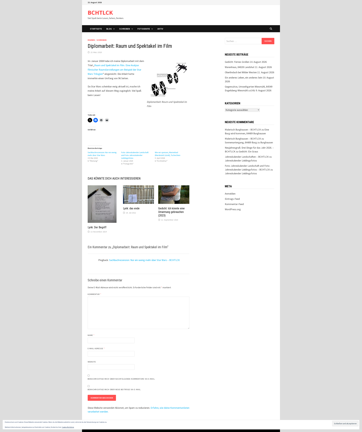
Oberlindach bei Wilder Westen (241, 72)
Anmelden (230, 193)
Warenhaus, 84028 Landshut (239, 67)
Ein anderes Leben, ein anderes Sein (243, 77)
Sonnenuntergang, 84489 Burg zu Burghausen (249, 142)
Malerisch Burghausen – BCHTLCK (243, 129)
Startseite (96, 28)
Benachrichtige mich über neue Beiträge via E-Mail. (114, 389)
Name (91, 335)
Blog (109, 28)
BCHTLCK (100, 12)
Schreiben (124, 28)
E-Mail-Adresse (96, 348)
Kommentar (94, 294)
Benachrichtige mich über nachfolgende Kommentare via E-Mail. (121, 379)
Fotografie (143, 28)
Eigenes (91, 40)
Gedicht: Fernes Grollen (237, 61)
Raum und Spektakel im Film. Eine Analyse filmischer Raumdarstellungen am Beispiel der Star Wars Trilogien (114, 69)
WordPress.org (233, 209)
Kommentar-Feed (234, 204)
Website (92, 361)
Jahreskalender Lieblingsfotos (241, 160)
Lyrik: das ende (131, 208)
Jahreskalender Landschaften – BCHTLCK (247, 156)
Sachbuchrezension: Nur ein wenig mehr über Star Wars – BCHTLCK (144, 260)
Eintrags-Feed (232, 198)
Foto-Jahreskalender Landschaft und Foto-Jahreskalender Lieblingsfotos (134, 155)
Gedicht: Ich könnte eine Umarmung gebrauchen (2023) (171, 212)
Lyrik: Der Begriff (97, 227)
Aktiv (160, 28)
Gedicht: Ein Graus (248, 151)
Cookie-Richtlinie (68, 427)
